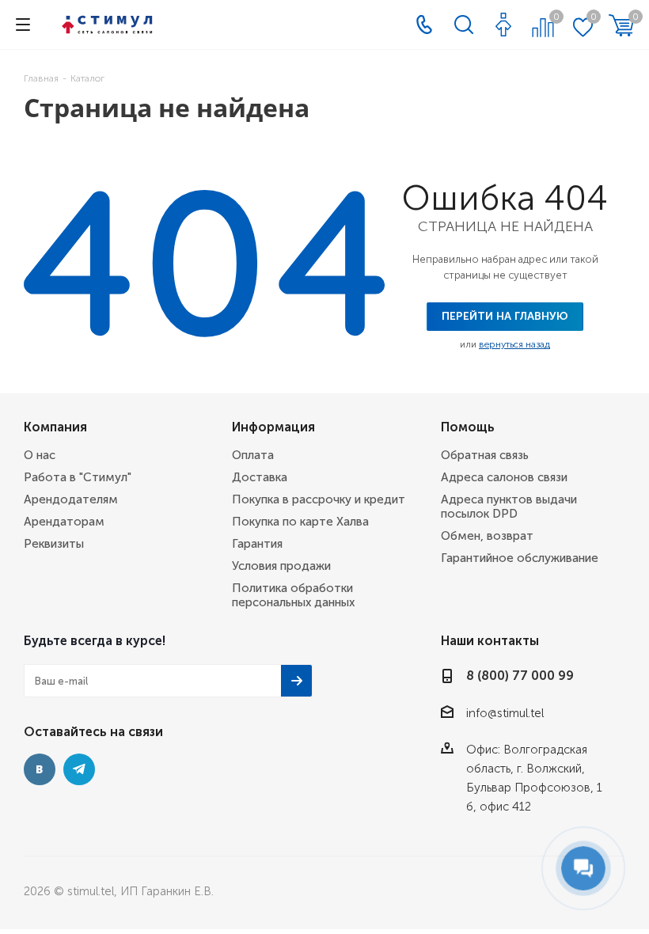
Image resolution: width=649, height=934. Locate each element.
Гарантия (257, 544)
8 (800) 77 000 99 (520, 675)
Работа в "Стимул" (77, 477)
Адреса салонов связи (504, 477)
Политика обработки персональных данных (293, 595)
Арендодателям (71, 499)
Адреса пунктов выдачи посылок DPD (509, 506)
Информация (273, 427)
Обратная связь (485, 455)
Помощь (468, 427)
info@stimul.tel (505, 713)
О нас (39, 455)
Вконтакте (39, 769)
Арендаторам (64, 521)
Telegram (79, 769)
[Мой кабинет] (503, 24)
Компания (55, 427)
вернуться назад (514, 344)
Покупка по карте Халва (300, 521)
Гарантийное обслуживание (519, 558)
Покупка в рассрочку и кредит (318, 499)
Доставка (259, 477)
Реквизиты (54, 544)
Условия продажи (281, 566)
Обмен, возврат (487, 536)
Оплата (253, 455)
